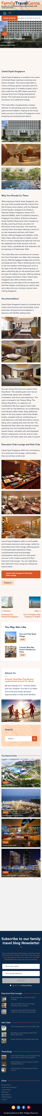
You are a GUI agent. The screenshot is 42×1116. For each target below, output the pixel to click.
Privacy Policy (27, 985)
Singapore (8, 583)
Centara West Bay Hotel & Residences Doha (27, 649)
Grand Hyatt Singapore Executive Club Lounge (19, 574)
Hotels (5, 34)
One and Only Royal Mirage (27, 635)
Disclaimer (5, 1092)
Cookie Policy (6, 1090)
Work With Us (6, 1095)
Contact (4, 1099)
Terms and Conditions (9, 1087)
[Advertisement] (10, 58)
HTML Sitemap (6, 1097)
